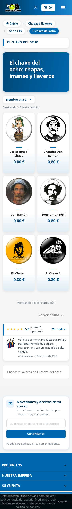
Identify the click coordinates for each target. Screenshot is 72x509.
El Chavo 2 (53, 273)
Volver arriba (51, 315)
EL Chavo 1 (19, 273)
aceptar (62, 501)
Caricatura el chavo (19, 153)
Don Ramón (19, 214)
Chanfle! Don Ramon (53, 153)
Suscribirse (36, 434)
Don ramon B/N (53, 214)
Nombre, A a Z (19, 99)
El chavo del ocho (22, 42)
